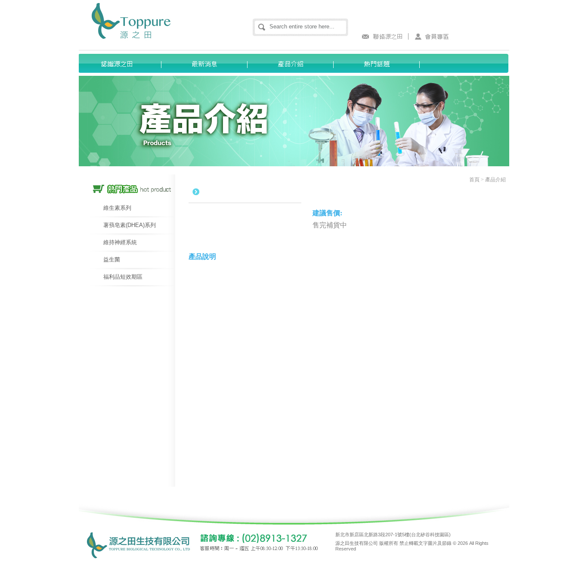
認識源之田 (122, 63)
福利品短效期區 (122, 277)
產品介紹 (294, 63)
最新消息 (208, 63)
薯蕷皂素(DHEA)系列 (129, 225)
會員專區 (432, 36)
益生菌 (111, 259)
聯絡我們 (380, 36)
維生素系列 (117, 208)
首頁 (474, 180)
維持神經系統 (120, 242)
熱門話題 (380, 63)
